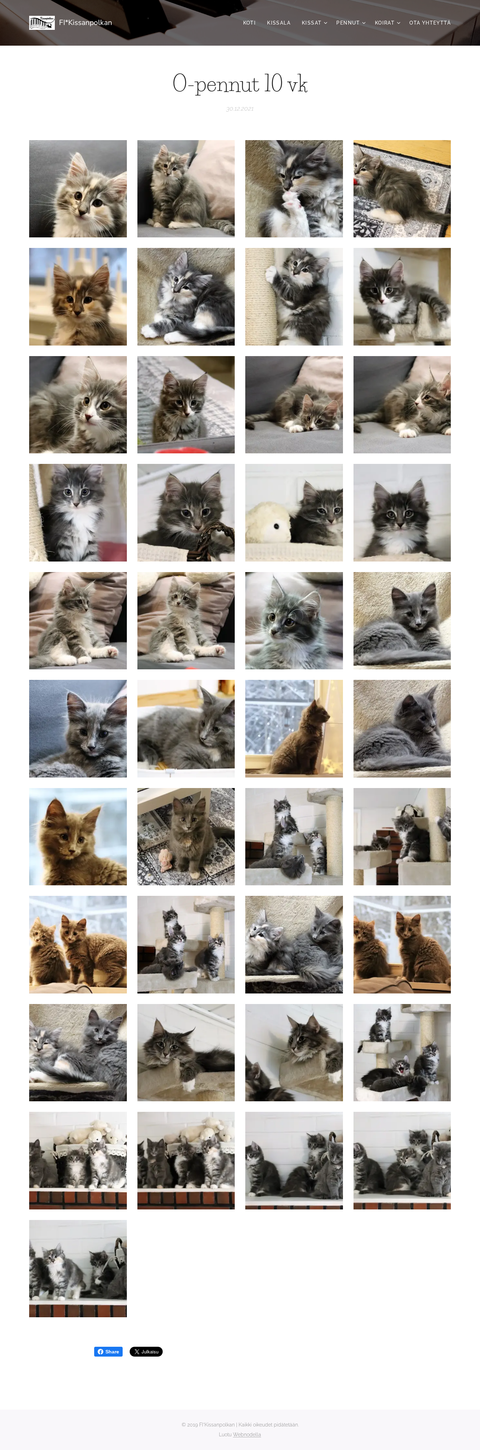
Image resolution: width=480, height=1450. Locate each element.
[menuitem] (251, 23)
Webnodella (247, 1434)
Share (112, 1351)
